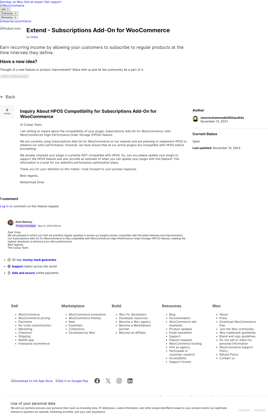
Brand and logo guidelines (237, 336)
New (72, 321)
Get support (53, 2)
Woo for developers (132, 314)
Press (223, 318)
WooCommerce (29, 314)
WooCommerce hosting (185, 343)
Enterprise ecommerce (34, 343)
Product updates (180, 329)
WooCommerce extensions (87, 314)
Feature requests (180, 340)
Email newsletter (180, 332)
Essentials (75, 325)
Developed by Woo (82, 332)
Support (17, 266)
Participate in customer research (182, 352)
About (224, 314)
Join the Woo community (237, 329)
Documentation (179, 318)
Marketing (25, 329)
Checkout (25, 332)
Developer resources (133, 318)
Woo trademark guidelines (238, 332)
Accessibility (178, 358)
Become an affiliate (132, 332)
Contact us (227, 358)
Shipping (24, 336)
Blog (172, 314)
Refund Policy (229, 354)
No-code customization (34, 325)
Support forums (180, 362)
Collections (76, 329)
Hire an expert (34, 2)
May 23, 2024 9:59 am (49, 225)
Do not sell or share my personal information (236, 341)
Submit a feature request (14, 76)
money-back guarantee (39, 260)
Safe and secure (23, 273)
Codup (34, 36)
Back (10, 97)
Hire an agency (179, 347)
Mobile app (26, 340)
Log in (4, 206)
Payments (25, 321)
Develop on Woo (12, 2)
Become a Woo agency (135, 321)
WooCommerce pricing (34, 318)
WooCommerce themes (85, 318)
